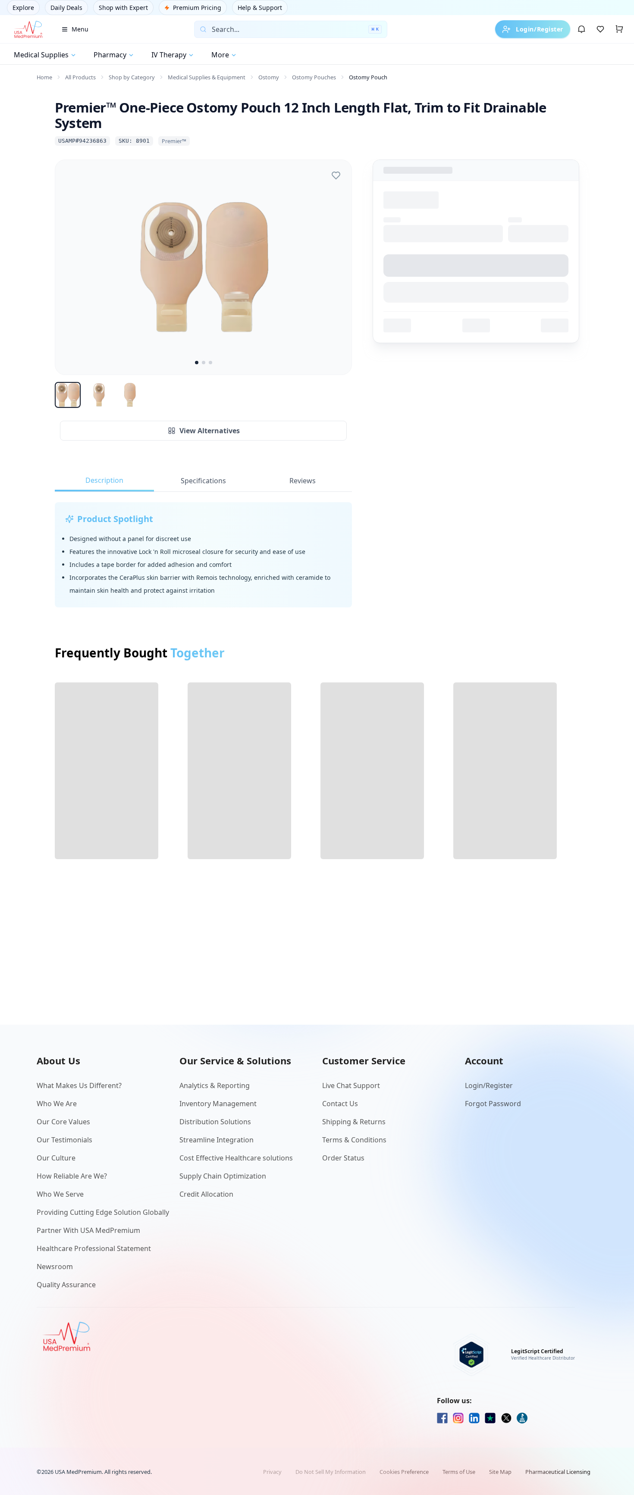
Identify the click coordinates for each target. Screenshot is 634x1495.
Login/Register (539, 29)
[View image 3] (210, 362)
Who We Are (57, 1103)
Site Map (500, 1472)
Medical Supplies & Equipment (206, 77)
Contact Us (340, 1103)
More (220, 54)
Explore (23, 7)
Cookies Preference (404, 1472)
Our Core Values (63, 1121)
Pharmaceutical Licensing (557, 1472)
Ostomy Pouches (314, 77)
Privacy (272, 1472)
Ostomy (268, 77)
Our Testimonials (64, 1140)
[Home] (28, 29)
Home (44, 77)
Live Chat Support (351, 1085)
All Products (80, 77)
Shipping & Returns (354, 1121)
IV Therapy (168, 54)
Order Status (343, 1158)
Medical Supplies (41, 54)
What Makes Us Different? (79, 1085)
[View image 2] (203, 362)
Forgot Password (493, 1103)
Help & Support (260, 7)
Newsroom (55, 1266)
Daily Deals (66, 7)
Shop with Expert (123, 7)
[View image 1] (196, 362)
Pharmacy (110, 54)
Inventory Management (218, 1103)
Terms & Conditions (354, 1140)
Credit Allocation (206, 1194)
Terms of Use (459, 1472)
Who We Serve (60, 1194)
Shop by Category (132, 77)
